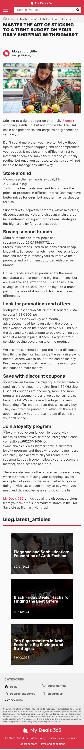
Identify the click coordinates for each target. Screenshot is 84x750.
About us (22, 738)
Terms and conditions (52, 743)
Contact (10, 738)
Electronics (55, 693)
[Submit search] (78, 10)
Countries (72, 738)
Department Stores (22, 693)
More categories (13, 700)
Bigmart (68, 121)
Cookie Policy (37, 738)
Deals (13, 686)
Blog (13, 19)
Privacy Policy (55, 738)
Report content (28, 743)
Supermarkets (56, 685)
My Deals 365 (13, 498)
